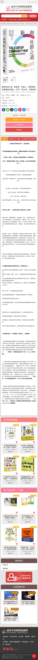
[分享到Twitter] (16, 109)
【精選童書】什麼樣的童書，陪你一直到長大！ (10, 619)
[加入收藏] (28, 109)
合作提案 (20, 636)
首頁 (4, 23)
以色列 (24, 19)
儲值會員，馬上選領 (19, 119)
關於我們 (5, 636)
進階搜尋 (32, 16)
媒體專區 (27, 636)
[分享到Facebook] (3, 109)
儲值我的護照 (33, 2)
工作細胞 (19, 19)
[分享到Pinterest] (20, 109)
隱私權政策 (25, 641)
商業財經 (15, 23)
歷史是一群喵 (12, 19)
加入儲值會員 (19, 124)
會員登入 (29, 2)
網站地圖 (7, 644)
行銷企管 (22, 23)
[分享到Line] (7, 109)
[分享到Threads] (12, 109)
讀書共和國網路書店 (15, 641)
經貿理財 (5, 568)
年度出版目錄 (13, 636)
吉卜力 (28, 19)
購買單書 (19, 130)
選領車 (36, 2)
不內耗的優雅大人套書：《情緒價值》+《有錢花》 (28, 517)
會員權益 (5, 641)
